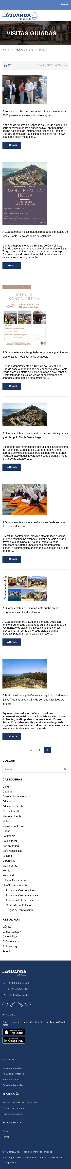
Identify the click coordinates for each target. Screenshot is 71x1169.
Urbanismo (8, 860)
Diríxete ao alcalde (12, 1068)
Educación (8, 801)
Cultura (6, 786)
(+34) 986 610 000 (19, 982)
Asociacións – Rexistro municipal (19, 1102)
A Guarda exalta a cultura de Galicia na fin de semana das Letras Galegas (33, 524)
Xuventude (8, 875)
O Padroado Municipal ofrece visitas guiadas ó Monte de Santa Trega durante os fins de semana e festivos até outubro (35, 699)
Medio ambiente (11, 816)
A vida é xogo (10, 946)
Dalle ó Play (9, 936)
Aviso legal (8, 1157)
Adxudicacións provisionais (22, 895)
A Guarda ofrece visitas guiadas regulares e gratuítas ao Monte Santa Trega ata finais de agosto (35, 354)
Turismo (7, 855)
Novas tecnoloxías (13, 826)
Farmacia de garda (12, 1114)
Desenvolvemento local (16, 796)
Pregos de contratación (19, 910)
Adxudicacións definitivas (21, 890)
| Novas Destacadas (14, 880)
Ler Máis (13, 146)
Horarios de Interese (13, 1073)
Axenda (6, 1131)
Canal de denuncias (12, 1085)
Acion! (6, 951)
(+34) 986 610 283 (18, 988)
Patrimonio (8, 836)
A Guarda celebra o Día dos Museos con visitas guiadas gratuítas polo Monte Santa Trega (35, 435)
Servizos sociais (12, 850)
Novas (5, 1136)
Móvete (6, 926)
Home (6, 49)
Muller (6, 821)
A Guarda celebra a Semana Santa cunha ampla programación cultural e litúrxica (30, 610)
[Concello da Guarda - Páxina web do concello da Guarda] (20, 16)
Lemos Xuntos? (11, 931)
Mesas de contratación (19, 905)
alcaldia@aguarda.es (20, 995)
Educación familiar (13, 806)
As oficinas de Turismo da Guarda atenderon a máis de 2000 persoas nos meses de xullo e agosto (34, 113)
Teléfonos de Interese (13, 1108)
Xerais (6, 870)
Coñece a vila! (10, 941)
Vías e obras (9, 865)
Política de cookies (26, 1157)
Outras (6, 831)
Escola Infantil (10, 811)
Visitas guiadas (24, 49)
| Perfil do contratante (14, 885)
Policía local (9, 841)
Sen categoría (10, 845)
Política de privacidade (51, 1157)
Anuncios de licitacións (19, 900)
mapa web (10, 1162)
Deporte (7, 791)
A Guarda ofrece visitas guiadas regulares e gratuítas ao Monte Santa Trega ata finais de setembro (35, 233)
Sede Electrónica (11, 1079)
